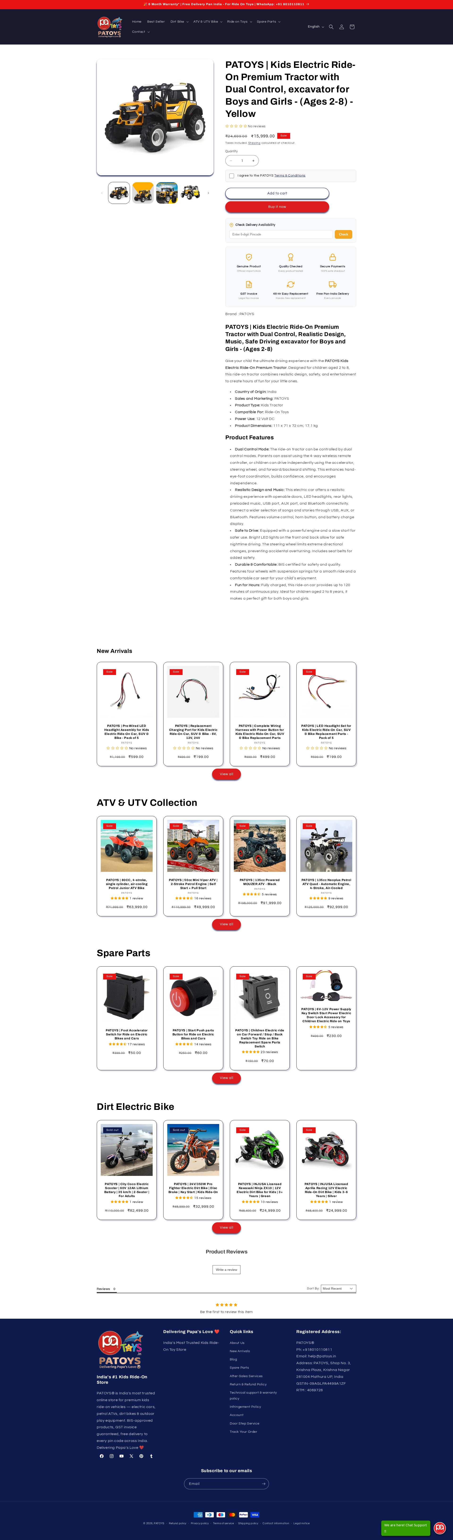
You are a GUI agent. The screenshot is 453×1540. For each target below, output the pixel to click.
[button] (179, 22)
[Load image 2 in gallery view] (143, 193)
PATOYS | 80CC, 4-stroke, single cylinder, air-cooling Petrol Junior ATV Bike (127, 884)
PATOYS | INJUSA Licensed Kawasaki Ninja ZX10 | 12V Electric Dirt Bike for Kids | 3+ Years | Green (260, 1190)
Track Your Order (243, 1431)
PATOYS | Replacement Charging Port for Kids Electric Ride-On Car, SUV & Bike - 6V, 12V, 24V (193, 732)
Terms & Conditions (290, 175)
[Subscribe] (263, 1483)
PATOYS (159, 1523)
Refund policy (177, 1523)
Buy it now (277, 207)
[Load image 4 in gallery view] (190, 193)
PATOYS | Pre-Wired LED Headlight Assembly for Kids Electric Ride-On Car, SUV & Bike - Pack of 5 (126, 732)
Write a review (226, 1270)
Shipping (254, 142)
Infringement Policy (245, 1406)
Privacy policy (200, 1523)
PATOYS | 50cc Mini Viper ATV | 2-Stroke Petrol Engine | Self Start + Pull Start (193, 884)
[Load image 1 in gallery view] (119, 193)
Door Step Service (244, 1423)
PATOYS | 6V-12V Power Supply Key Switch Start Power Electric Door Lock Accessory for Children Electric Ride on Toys (326, 1015)
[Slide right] (208, 193)
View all (226, 774)
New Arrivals (240, 1351)
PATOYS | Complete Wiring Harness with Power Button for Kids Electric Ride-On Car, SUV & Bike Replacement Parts (259, 732)
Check (343, 234)
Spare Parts (239, 1367)
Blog (233, 1359)
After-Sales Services (246, 1376)
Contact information (276, 1523)
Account (236, 1415)
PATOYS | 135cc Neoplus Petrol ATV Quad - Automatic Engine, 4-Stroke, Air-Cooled (326, 884)
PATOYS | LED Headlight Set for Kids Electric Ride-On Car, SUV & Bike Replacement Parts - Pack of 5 (326, 732)
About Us (237, 1343)
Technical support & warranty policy (253, 1395)
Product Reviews (226, 1252)
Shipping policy (248, 1523)
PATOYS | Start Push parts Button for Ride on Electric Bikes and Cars (193, 1034)
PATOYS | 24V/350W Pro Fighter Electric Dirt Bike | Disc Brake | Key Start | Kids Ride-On (193, 1188)
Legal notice (302, 1523)
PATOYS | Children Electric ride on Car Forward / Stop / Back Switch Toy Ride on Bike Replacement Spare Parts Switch (259, 1038)
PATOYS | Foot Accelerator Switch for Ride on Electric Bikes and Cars (127, 1034)
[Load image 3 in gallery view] (167, 193)
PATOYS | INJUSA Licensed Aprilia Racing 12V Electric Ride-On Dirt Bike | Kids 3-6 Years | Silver (326, 1190)
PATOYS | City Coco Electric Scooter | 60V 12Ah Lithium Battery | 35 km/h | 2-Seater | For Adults (126, 1190)
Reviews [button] (103, 1289)
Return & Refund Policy (248, 1384)
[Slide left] (102, 193)
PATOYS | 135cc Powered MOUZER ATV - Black (260, 882)
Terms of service (223, 1523)
